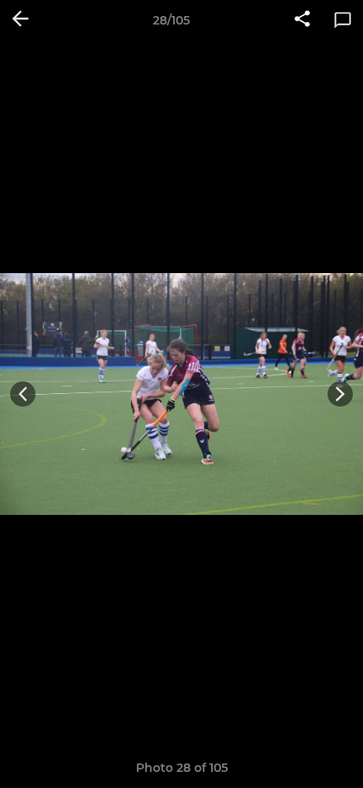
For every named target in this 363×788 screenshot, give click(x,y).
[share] (302, 20)
